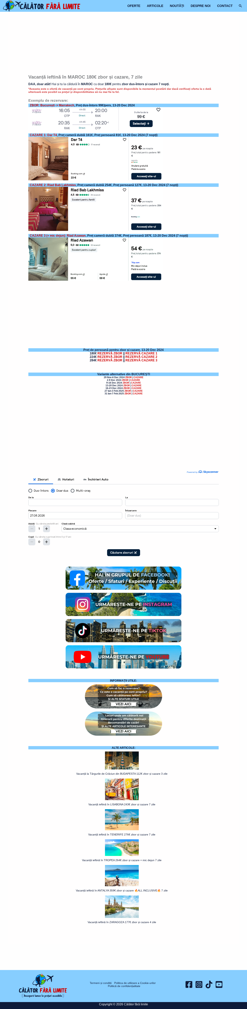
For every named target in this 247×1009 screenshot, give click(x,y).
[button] (240, 5)
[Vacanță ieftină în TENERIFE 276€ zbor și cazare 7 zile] (122, 819)
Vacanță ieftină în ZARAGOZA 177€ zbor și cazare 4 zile (122, 922)
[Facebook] (189, 984)
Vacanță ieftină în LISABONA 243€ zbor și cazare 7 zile (121, 804)
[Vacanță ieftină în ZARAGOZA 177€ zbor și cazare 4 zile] (122, 906)
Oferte (133, 6)
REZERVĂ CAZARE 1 (141, 353)
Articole (155, 6)
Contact (225, 6)
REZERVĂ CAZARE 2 (141, 356)
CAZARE (138, 377)
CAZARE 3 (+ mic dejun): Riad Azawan (58, 235)
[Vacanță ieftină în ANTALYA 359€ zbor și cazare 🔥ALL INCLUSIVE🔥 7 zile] (122, 875)
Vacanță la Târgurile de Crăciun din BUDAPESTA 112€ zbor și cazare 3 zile (121, 773)
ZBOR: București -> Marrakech (52, 105)
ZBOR (128, 377)
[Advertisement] (123, 44)
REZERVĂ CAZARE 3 (141, 360)
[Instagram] (199, 984)
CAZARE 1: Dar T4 (43, 135)
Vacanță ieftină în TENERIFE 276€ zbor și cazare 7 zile (121, 834)
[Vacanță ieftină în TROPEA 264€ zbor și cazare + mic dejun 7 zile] (122, 847)
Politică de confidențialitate (124, 986)
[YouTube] (219, 984)
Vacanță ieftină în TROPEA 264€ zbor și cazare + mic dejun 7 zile (122, 860)
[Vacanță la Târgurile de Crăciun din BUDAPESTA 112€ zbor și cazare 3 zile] (122, 760)
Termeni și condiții (101, 982)
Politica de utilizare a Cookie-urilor (135, 982)
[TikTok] (209, 984)
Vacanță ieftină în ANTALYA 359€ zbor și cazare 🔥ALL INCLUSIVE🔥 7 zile (122, 890)
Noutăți (177, 6)
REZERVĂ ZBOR (109, 353)
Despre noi (201, 6)
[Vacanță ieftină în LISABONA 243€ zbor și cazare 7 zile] (122, 789)
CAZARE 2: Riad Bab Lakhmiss (53, 185)
